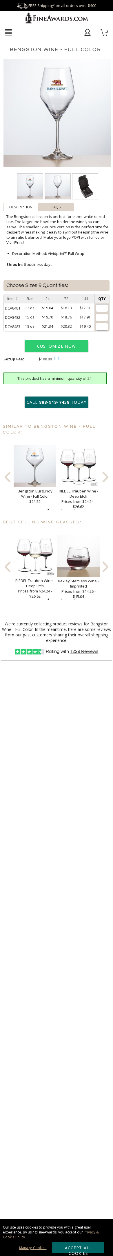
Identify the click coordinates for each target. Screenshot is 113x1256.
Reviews (84, 651)
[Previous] (7, 477)
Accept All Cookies (78, 1249)
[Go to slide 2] (61, 509)
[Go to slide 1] (48, 509)
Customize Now (56, 346)
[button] (8, 32)
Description (20, 207)
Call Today (56, 402)
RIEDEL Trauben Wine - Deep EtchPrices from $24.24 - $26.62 (78, 498)
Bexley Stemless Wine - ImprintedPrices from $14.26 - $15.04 (78, 588)
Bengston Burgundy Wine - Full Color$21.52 (35, 496)
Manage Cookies (32, 1247)
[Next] (105, 477)
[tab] (21, 207)
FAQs (56, 207)
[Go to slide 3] (74, 509)
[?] (56, 358)
